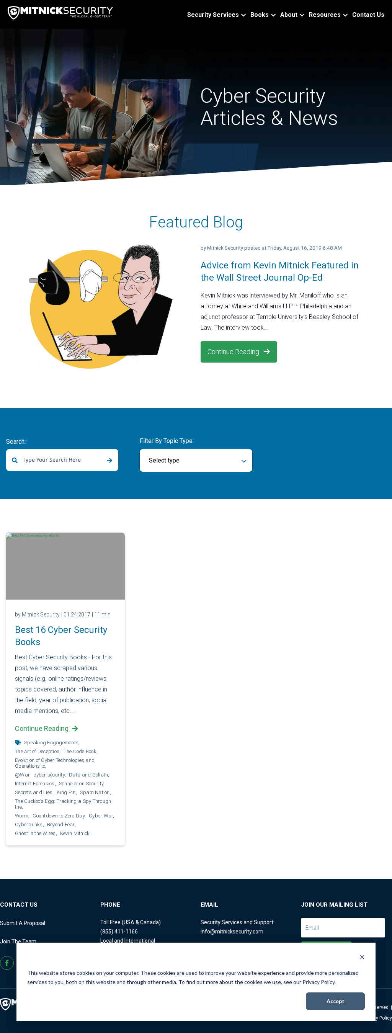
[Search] (109, 460)
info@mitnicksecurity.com (232, 931)
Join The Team (18, 941)
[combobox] (62, 460)
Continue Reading (234, 352)
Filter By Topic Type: (167, 441)
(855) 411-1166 (119, 931)
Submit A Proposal (22, 923)
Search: (16, 441)
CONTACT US (19, 904)
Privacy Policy (377, 1018)
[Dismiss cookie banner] (362, 958)
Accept (336, 1001)
